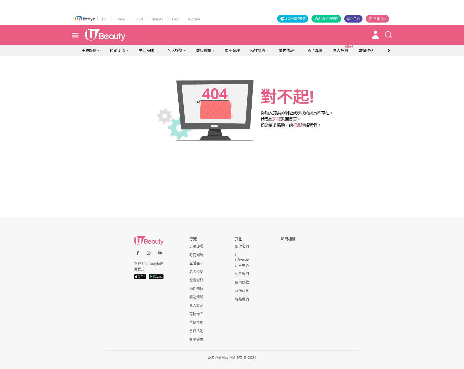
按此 (297, 124)
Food (139, 19)
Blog (175, 19)
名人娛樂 (175, 50)
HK (104, 19)
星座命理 (232, 50)
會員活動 (196, 330)
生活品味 (146, 50)
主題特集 (196, 322)
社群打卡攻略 (328, 19)
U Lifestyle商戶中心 (242, 260)
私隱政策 (242, 290)
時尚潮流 (117, 50)
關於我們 (242, 246)
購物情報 (286, 50)
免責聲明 (242, 273)
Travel (121, 19)
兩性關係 (257, 50)
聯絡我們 (242, 299)
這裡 (277, 119)
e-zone (194, 19)
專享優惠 (196, 339)
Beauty (157, 19)
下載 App (379, 19)
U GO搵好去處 (295, 19)
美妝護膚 (89, 50)
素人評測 (196, 305)
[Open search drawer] (388, 34)
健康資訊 (203, 50)
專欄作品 (196, 314)
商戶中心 (353, 19)
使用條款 (242, 282)
